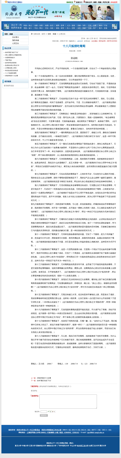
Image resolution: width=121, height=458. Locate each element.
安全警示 (15, 37)
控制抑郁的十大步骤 (11, 76)
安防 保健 (81, 28)
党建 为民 (81, 25)
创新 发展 (38, 25)
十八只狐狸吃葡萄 (10, 73)
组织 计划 (103, 25)
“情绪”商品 (8, 60)
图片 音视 (103, 28)
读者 (77, 2)
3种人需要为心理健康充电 (13, 55)
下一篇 (33, 380)
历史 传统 (49, 28)
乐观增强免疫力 (10, 57)
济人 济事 (71, 28)
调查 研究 (60, 28)
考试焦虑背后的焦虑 (11, 70)
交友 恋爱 (92, 25)
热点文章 (7, 48)
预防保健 (15, 40)
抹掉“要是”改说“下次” (11, 52)
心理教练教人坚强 (10, 68)
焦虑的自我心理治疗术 (12, 65)
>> (46, 34)
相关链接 (7, 81)
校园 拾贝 (49, 25)
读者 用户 (92, 28)
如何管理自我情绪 (10, 63)
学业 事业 (38, 28)
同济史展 (106, 2)
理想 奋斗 (28, 28)
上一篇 (33, 378)
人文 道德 (71, 25)
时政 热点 (28, 25)
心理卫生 (15, 43)
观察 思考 (60, 25)
